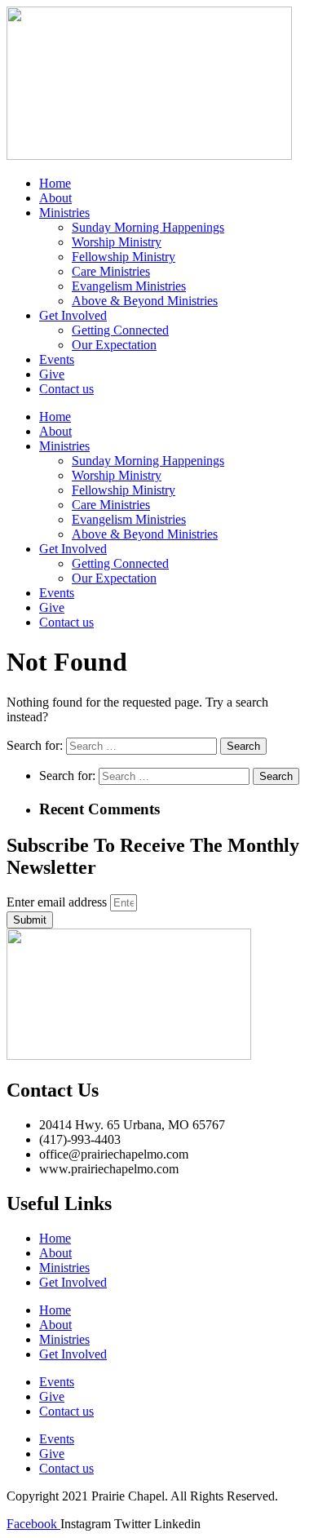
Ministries (64, 212)
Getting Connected (120, 330)
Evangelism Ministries (129, 286)
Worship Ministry (116, 242)
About (55, 198)
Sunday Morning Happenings (148, 227)
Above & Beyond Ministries (145, 301)
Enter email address (58, 902)
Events (56, 359)
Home (55, 183)
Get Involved (73, 315)
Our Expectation (114, 345)
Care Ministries (111, 271)
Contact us (66, 389)
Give (51, 374)
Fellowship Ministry (123, 257)
